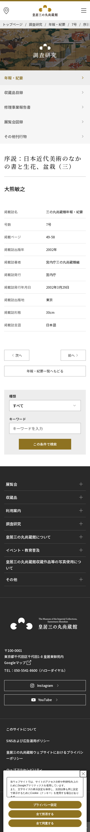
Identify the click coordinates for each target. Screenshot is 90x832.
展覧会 (11, 484)
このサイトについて (21, 729)
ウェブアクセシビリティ (24, 769)
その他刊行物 (15, 136)
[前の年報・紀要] (16, 355)
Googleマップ (15, 662)
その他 (11, 579)
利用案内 (13, 510)
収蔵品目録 (13, 92)
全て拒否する (45, 814)
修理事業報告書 (17, 107)
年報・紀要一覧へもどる (45, 370)
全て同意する (45, 823)
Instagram (45, 685)
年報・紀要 (13, 77)
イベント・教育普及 (23, 550)
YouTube (45, 699)
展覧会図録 (13, 121)
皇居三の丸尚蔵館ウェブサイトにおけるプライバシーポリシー (44, 755)
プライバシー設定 (45, 804)
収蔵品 (11, 497)
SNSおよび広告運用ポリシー (28, 740)
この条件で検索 (45, 444)
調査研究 (13, 523)
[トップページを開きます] (44, 623)
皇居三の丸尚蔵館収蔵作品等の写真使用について (43, 565)
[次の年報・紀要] (73, 355)
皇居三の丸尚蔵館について (28, 537)
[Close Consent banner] (83, 773)
